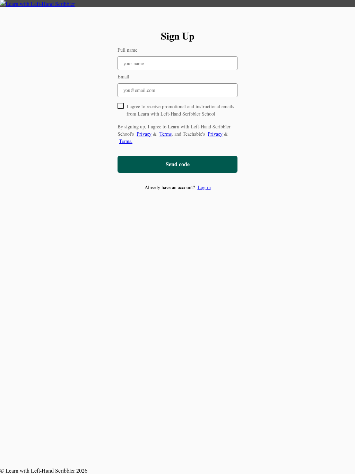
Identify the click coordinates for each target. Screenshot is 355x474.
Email (123, 76)
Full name (127, 49)
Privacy (144, 133)
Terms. (125, 141)
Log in (204, 187)
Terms (165, 133)
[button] (177, 187)
